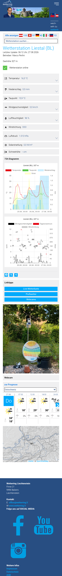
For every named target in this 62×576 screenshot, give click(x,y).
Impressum (11, 568)
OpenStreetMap (42, 461)
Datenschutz (12, 572)
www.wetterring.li (17, 505)
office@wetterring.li (18, 502)
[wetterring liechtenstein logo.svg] (26, 3)
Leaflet (30, 461)
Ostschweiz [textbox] (10, 389)
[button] (31, 78)
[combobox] (30, 389)
